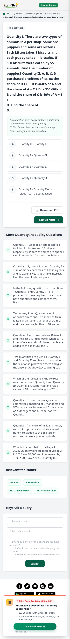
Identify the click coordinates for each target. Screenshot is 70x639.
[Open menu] (63, 5)
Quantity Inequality (52, 14)
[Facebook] (19, 586)
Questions (18, 14)
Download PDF (49, 210)
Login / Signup (48, 5)
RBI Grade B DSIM (46, 490)
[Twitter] (27, 586)
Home (8, 14)
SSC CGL (14, 482)
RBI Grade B (32, 482)
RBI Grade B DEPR (19, 490)
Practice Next (46, 220)
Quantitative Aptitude (33, 14)
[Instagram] (43, 586)
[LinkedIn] (51, 586)
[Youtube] (35, 586)
